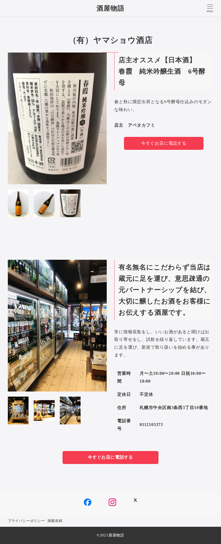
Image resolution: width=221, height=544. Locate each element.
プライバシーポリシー (26, 521)
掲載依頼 (54, 521)
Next (101, 118)
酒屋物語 (110, 8)
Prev (14, 118)
